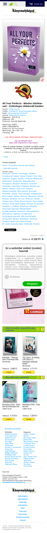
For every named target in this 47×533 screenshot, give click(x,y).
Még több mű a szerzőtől (17, 377)
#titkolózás (21, 211)
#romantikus (6, 186)
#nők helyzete (7, 214)
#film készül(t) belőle (28, 216)
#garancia (17, 214)
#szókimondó (39, 204)
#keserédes (6, 194)
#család (36, 199)
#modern (29, 176)
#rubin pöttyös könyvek (23, 201)
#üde (39, 176)
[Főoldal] (10, 4)
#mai (35, 176)
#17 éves (21, 199)
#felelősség (24, 206)
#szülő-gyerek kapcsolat (11, 216)
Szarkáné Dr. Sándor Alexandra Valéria (23, 111)
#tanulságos (23, 174)
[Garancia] (23, 91)
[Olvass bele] (40, 77)
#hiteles (5, 189)
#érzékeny (33, 219)
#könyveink (6, 174)
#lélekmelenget (25, 221)
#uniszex (24, 196)
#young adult (7, 219)
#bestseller (16, 186)
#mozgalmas (7, 184)
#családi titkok (27, 214)
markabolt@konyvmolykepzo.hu (13, 482)
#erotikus (12, 189)
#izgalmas (6, 179)
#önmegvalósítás (32, 211)
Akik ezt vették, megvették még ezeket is (20, 329)
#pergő (22, 176)
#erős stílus (21, 189)
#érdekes (32, 174)
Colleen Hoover (14, 109)
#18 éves (5, 204)
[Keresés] (15, 4)
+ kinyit (5, 157)
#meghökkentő (36, 194)
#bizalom (16, 219)
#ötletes (17, 196)
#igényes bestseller (9, 191)
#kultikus (21, 179)
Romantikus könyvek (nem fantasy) (22, 165)
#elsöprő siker (35, 186)
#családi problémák (9, 211)
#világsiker (25, 186)
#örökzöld (28, 179)
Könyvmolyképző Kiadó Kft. (18, 113)
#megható (16, 184)
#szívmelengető (24, 194)
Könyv (4, 165)
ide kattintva (25, 269)
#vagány (14, 179)
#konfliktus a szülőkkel (10, 206)
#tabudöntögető (25, 209)
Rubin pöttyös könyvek (17, 115)
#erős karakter (7, 196)
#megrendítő (17, 181)
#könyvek (29, 199)
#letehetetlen (7, 181)
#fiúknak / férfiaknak (9, 199)
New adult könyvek (10, 168)
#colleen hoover (8, 201)
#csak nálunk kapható (18, 204)
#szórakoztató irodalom (10, 176)
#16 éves (15, 174)
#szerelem (33, 184)
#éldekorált (28, 224)
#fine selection (22, 191)
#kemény (29, 189)
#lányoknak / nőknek (35, 196)
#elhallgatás (24, 219)
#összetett (33, 191)
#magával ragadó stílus (10, 221)
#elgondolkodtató (29, 181)
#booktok (36, 224)
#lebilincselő (37, 179)
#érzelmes (24, 184)
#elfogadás (33, 206)
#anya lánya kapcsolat (10, 209)
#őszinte (30, 204)
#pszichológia (38, 201)
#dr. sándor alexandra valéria (12, 224)
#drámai (15, 194)
